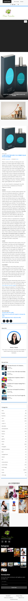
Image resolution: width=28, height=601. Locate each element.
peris (10, 397)
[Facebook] (4, 321)
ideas (17, 159)
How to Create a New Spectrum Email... (16, 371)
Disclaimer (8, 595)
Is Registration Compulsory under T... (16, 377)
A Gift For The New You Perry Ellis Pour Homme (14, 156)
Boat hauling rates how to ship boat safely (11, 317)
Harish (10, 379)
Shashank (8, 159)
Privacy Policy (19, 595)
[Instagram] (5, 541)
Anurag (10, 391)
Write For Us (21, 597)
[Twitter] (7, 321)
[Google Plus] (11, 321)
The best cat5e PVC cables (8, 312)
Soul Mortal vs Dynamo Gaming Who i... (16, 383)
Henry (10, 367)
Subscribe (14, 587)
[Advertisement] (14, 37)
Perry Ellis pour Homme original (9, 285)
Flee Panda (14, 1)
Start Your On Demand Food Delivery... (16, 389)
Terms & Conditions (8, 597)
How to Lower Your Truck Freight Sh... (16, 395)
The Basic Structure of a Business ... (15, 365)
